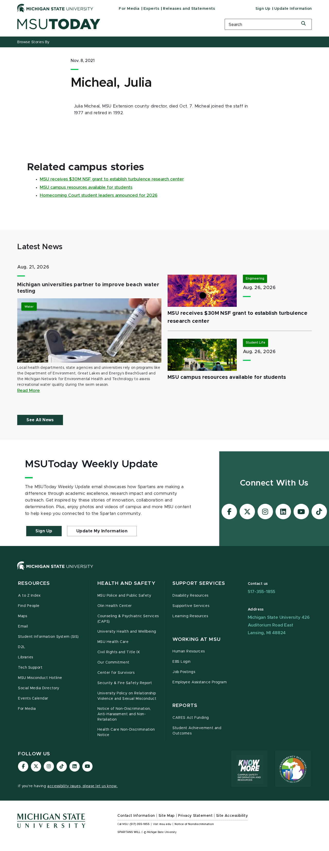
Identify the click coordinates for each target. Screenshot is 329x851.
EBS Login (181, 662)
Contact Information (136, 816)
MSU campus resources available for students (86, 187)
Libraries (25, 657)
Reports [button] (184, 705)
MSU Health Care (113, 642)
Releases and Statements (189, 9)
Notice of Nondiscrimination (194, 824)
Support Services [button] (198, 583)
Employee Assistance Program (199, 682)
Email (23, 626)
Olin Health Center (114, 606)
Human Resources (188, 651)
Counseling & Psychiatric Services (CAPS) (128, 618)
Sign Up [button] (43, 531)
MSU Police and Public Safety (124, 595)
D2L (21, 647)
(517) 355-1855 (140, 824)
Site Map (167, 816)
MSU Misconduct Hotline (40, 678)
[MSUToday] (114, 24)
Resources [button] (34, 583)
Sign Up (262, 9)
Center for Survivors (116, 673)
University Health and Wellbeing (126, 631)
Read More (28, 391)
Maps (22, 616)
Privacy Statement (195, 816)
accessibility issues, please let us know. (82, 786)
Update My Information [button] (102, 531)
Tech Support (30, 667)
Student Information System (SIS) (48, 637)
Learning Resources (190, 616)
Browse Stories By (33, 42)
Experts (151, 9)
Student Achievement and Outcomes (196, 730)
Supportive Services (190, 606)
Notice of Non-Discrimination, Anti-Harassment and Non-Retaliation (124, 714)
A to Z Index (29, 595)
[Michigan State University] (55, 8)
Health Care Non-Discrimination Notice (126, 732)
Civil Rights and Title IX (118, 652)
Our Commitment (113, 662)
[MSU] (164, 570)
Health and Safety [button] (126, 583)
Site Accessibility (232, 816)
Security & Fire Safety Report (124, 683)
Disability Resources (190, 595)
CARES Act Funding (190, 718)
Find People (29, 606)
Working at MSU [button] (196, 639)
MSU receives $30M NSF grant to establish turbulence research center (112, 179)
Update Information (293, 9)
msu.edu (165, 824)
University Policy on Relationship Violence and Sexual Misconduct (127, 696)
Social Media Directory (38, 688)
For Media (129, 9)
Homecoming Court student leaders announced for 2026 (98, 195)
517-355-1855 (262, 591)
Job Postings (183, 672)
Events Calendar (33, 698)
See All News (40, 420)
